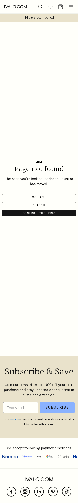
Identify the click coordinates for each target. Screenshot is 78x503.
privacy (14, 419)
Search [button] (39, 205)
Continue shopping (39, 213)
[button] (40, 7)
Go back (39, 197)
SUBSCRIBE (57, 407)
